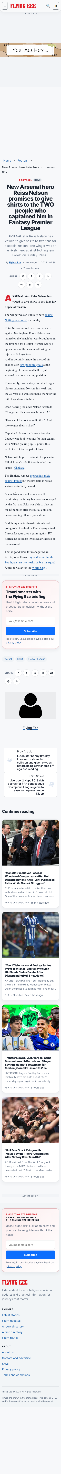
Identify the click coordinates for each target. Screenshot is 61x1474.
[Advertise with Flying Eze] (30, 50)
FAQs (5, 1363)
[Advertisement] (30, 120)
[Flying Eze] (23, 5)
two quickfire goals (31, 365)
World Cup (38, 568)
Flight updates (11, 1320)
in (48, 276)
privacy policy (14, 642)
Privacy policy (11, 1369)
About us (8, 1352)
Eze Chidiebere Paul (18, 903)
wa (21, 284)
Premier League (36, 659)
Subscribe (30, 631)
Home (7, 160)
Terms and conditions (16, 1375)
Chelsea (19, 467)
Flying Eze (15, 262)
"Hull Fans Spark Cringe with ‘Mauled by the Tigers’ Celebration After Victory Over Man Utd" (26, 1154)
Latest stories (10, 1315)
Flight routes (10, 1337)
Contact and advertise (16, 1358)
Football (23, 160)
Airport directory (13, 1326)
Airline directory (12, 1332)
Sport (20, 659)
